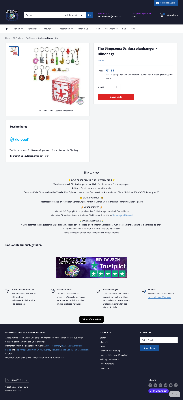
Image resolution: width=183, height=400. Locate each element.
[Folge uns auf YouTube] (171, 385)
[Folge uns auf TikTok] (176, 385)
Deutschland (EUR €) (15, 380)
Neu (98, 28)
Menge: (101, 86)
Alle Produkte (18, 38)
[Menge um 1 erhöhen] (123, 87)
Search (103, 337)
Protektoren (64, 28)
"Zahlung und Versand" (122, 215)
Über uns (104, 342)
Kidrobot (102, 60)
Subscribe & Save (167, 2)
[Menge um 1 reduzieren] (109, 87)
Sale (124, 28)
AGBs (102, 346)
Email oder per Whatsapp (159, 297)
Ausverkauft (116, 96)
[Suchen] (89, 15)
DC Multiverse (43, 349)
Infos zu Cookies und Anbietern (114, 355)
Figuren (47, 28)
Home (7, 38)
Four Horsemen (53, 345)
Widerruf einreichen (91, 319)
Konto (133, 16)
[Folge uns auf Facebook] (150, 385)
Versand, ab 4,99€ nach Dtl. (131, 74)
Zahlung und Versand (109, 359)
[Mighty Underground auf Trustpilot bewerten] (91, 258)
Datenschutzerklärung (110, 350)
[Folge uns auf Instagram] (165, 385)
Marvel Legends (58, 349)
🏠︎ (6, 28)
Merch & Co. (82, 28)
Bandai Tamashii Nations (78, 349)
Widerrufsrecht (107, 363)
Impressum (105, 368)
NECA (64, 345)
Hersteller (32, 28)
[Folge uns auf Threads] (160, 385)
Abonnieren (149, 348)
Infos (133, 28)
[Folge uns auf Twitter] (155, 385)
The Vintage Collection (26, 349)
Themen (16, 28)
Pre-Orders (109, 28)
